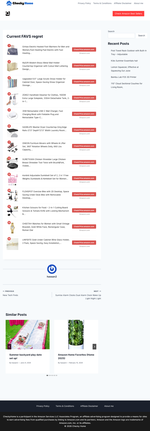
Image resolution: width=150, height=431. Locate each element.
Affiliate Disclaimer (122, 3)
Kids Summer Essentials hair (124, 61)
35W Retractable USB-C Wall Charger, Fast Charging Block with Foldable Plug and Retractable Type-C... (42, 114)
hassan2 (52, 276)
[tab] (47, 375)
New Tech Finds (10, 293)
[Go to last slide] (9, 346)
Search (111, 31)
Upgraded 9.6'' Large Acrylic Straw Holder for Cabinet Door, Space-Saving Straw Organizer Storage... (44, 82)
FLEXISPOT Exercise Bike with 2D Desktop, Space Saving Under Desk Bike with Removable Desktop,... (45, 194)
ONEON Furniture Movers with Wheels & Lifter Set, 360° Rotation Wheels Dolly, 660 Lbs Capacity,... (44, 146)
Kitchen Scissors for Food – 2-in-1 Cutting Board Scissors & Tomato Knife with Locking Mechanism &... (45, 210)
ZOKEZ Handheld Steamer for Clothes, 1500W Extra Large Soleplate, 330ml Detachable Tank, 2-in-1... (46, 98)
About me (138, 3)
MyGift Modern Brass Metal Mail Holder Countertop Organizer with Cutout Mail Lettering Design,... (45, 66)
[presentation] (28, 334)
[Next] (94, 346)
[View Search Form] (8, 13)
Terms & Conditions (102, 3)
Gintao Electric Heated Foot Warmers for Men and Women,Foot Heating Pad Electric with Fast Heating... (45, 49)
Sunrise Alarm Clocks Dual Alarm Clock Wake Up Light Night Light (78, 295)
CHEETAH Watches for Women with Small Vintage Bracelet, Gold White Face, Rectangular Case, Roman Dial (45, 226)
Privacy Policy (84, 3)
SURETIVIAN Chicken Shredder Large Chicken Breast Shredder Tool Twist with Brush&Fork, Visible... (44, 162)
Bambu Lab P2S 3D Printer (123, 77)
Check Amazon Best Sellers (128, 13)
